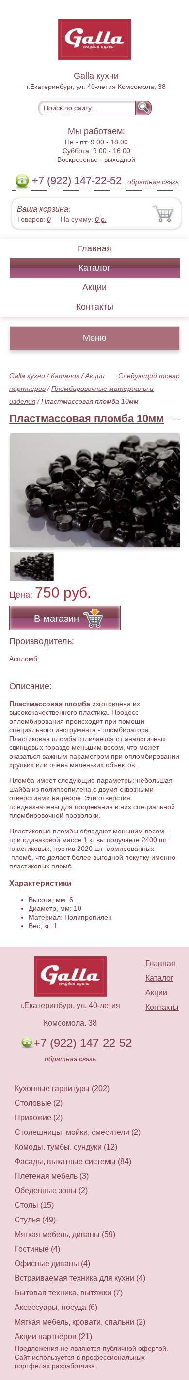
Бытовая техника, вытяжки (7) (69, 1293)
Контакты (94, 307)
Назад (24, 485)
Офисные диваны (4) (52, 1263)
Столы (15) (34, 1205)
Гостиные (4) (37, 1249)
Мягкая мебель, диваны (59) (65, 1234)
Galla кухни (27, 376)
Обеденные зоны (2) (51, 1190)
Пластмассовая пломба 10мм (86, 418)
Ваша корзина (42, 209)
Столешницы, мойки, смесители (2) (78, 1132)
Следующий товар (149, 376)
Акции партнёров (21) (53, 1336)
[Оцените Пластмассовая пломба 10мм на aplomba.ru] (95, 490)
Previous (27, 561)
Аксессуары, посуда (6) (56, 1307)
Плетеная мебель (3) (52, 1176)
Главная (94, 248)
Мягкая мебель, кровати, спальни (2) (80, 1322)
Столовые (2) (39, 1103)
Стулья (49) (35, 1220)
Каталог (94, 268)
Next (169, 561)
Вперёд (164, 485)
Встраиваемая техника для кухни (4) (80, 1278)
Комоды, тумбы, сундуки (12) (66, 1147)
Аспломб (23, 659)
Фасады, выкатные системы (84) (73, 1161)
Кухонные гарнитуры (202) (62, 1088)
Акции (94, 287)
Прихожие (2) (39, 1118)
